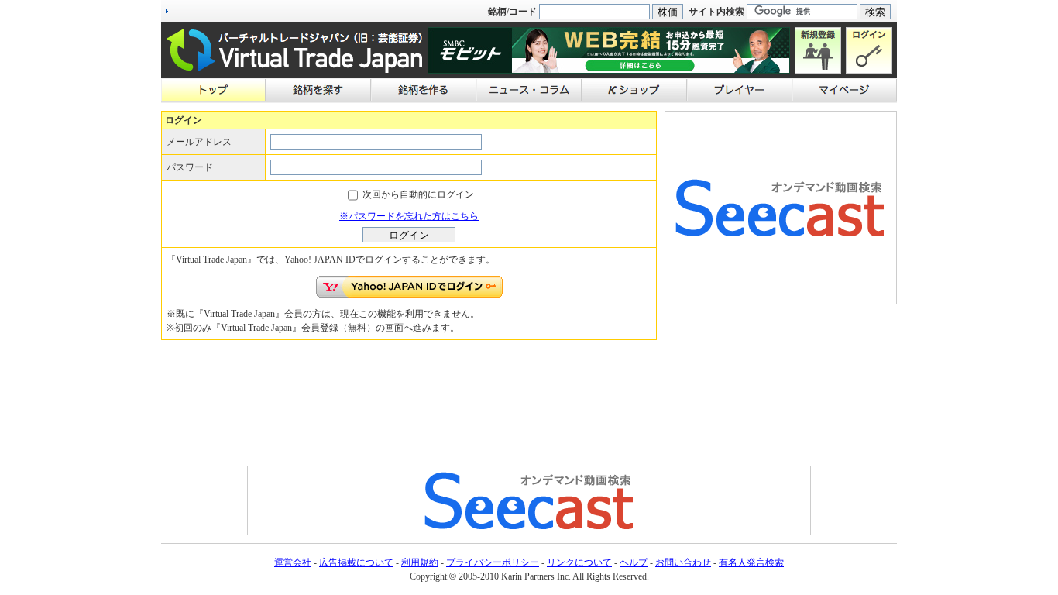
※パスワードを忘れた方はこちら (409, 216)
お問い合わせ (683, 562)
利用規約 (419, 562)
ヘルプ (634, 562)
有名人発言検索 (751, 562)
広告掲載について (356, 562)
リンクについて (579, 562)
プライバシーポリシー (492, 562)
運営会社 (292, 562)
